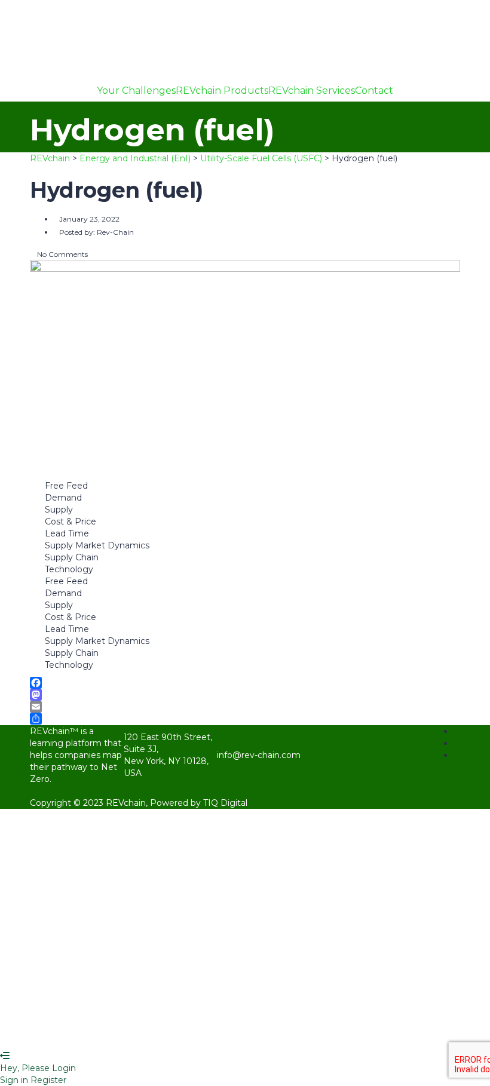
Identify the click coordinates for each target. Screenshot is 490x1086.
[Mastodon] (245, 695)
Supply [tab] (59, 509)
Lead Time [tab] (67, 533)
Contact (374, 91)
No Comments (61, 254)
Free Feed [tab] (66, 485)
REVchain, (128, 802)
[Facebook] (245, 683)
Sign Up (73, 1032)
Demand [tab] (63, 497)
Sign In (106, 1032)
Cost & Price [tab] (70, 521)
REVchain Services (311, 91)
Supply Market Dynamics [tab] (97, 545)
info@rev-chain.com (259, 755)
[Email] (245, 707)
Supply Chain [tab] (72, 557)
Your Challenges (136, 91)
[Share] (245, 719)
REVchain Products (222, 91)
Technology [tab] (69, 569)
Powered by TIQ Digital (198, 802)
